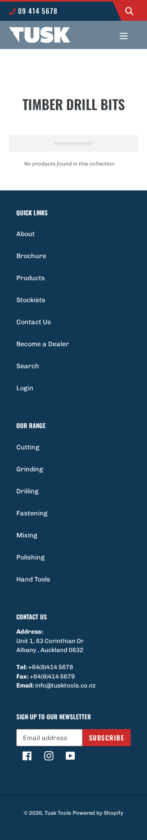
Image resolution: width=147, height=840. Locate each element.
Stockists (30, 300)
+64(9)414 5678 (50, 667)
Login (24, 388)
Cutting (27, 447)
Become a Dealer (42, 344)
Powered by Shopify (98, 813)
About (25, 234)
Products (30, 278)
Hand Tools (33, 579)
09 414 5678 (37, 11)
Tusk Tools (58, 813)
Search (27, 366)
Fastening (31, 513)
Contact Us (33, 322)
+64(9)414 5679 (52, 676)
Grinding (29, 469)
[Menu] (124, 35)
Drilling (27, 491)
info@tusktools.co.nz (65, 685)
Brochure (31, 256)
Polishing (30, 557)
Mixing (26, 535)
